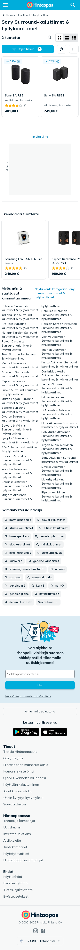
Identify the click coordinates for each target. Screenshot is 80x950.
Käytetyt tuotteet (16, 853)
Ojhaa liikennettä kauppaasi (24, 778)
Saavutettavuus (15, 804)
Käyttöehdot (12, 877)
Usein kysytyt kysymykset (23, 798)
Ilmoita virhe (40, 136)
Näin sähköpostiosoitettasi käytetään (28, 696)
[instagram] (35, 931)
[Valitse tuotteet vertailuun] (61, 49)
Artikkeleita (12, 840)
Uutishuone (12, 827)
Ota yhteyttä (13, 758)
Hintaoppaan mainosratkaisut (25, 765)
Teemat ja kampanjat (19, 821)
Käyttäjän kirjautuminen (21, 784)
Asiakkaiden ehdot (17, 791)
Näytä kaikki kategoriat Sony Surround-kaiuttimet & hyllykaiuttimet (54, 293)
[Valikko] (5, 5)
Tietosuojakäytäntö (18, 890)
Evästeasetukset (16, 896)
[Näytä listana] (67, 37)
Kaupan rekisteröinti (18, 771)
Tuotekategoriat (15, 847)
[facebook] (43, 931)
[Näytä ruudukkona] (59, 37)
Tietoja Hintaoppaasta (20, 751)
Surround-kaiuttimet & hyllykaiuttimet (28, 14)
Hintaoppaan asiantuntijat (23, 860)
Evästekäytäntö (15, 883)
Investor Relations (17, 834)
